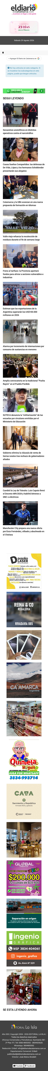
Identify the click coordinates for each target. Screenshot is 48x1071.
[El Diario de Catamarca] (24, 9)
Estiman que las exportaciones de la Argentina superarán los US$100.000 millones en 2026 (20, 311)
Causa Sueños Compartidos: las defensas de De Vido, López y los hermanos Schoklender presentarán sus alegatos (24, 167)
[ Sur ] (36, 32)
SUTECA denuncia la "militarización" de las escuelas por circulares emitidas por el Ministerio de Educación (23, 418)
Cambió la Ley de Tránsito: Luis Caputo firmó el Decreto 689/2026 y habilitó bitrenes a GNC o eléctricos (24, 493)
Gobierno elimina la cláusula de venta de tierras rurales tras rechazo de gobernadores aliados (23, 456)
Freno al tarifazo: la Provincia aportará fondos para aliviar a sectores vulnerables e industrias (23, 274)
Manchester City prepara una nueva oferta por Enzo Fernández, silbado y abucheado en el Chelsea (23, 531)
